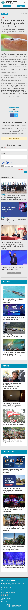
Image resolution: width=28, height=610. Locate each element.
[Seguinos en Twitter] (3, 595)
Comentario (3, 153)
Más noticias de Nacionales (14, 273)
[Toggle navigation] (24, 2)
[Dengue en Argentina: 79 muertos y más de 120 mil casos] (14, 42)
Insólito (5, 365)
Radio (7, 6)
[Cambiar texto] (2, 166)
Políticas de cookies (6, 598)
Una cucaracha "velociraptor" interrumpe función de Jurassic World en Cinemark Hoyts (13, 405)
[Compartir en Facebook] (12, 115)
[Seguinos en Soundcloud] (7, 595)
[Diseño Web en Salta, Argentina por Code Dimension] (14, 605)
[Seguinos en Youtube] (5, 595)
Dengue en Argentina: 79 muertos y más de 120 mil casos (13, 23)
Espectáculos (8, 451)
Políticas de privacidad (6, 600)
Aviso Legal (4, 601)
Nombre (3, 147)
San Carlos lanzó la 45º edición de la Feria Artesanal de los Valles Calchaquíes (13, 509)
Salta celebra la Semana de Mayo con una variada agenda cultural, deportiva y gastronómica (13, 548)
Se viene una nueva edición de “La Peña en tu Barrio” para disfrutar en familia (13, 470)
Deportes (6, 281)
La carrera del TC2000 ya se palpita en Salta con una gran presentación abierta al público (14, 354)
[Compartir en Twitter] (16, 115)
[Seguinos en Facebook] (2, 595)
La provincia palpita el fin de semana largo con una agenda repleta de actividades (12, 490)
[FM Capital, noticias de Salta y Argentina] (10, 2)
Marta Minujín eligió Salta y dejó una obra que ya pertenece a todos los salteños (14, 528)
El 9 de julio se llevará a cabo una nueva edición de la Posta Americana (13, 300)
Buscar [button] (21, 6)
